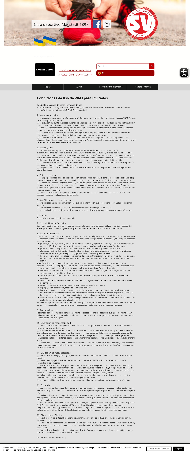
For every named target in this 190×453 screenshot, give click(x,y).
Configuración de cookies (159, 448)
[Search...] (151, 66)
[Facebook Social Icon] (97, 24)
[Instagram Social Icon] (107, 24)
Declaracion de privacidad (44, 449)
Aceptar (178, 448)
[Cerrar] (186, 448)
